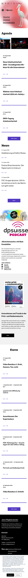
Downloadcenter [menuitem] (12, 551)
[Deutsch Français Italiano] (19, 3)
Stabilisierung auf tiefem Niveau (13, 153)
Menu (2, 3)
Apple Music (7, 269)
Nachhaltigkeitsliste (9, 22)
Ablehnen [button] (18, 575)
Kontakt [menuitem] (10, 553)
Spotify (6, 264)
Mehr (2, 157)
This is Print (6, 17)
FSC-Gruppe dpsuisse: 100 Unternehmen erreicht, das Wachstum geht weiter (13, 183)
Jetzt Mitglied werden (9, 520)
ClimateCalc (6, 20)
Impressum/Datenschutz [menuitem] (14, 549)
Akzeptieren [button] (10, 575)
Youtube (6, 266)
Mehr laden (14, 138)
